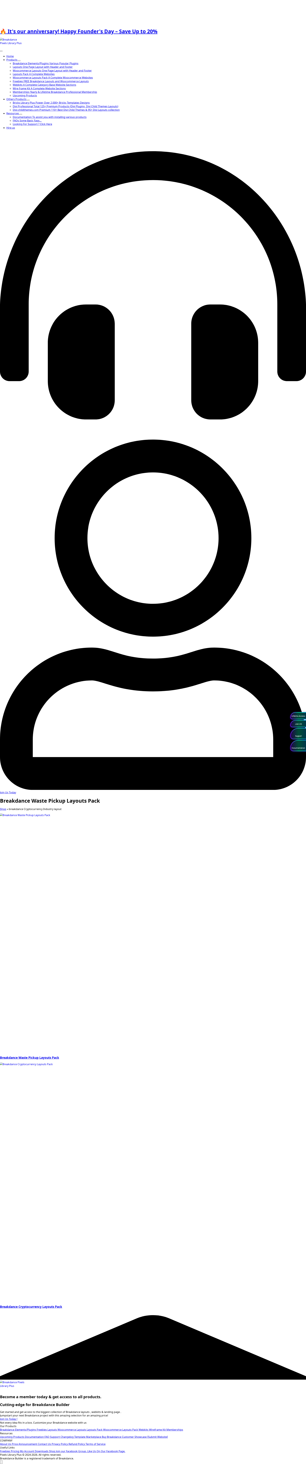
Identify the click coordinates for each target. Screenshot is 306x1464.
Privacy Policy (60, 1444)
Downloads (42, 1451)
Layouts (52, 1429)
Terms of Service (96, 1444)
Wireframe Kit (157, 1429)
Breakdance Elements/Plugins (18, 1429)
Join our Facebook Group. (71, 1451)
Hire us (10, 127)
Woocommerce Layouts (72, 1429)
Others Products (16, 99)
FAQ (47, 1437)
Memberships (174, 1429)
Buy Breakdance (112, 1437)
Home (10, 56)
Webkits (144, 1429)
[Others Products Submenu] (28, 100)
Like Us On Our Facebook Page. (106, 1451)
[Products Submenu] (19, 60)
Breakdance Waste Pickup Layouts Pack (29, 1058)
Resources (13, 113)
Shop (3, 809)
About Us (6, 1444)
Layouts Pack (95, 1429)
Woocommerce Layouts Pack (121, 1429)
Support (55, 1437)
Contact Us (45, 1444)
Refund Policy (77, 1444)
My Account (27, 1451)
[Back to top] (1, 1462)
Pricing (15, 1451)
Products (12, 59)
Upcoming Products (12, 1437)
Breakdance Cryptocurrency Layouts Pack (31, 1307)
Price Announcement (25, 1444)
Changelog (67, 1437)
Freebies (42, 1429)
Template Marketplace (88, 1437)
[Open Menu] (1, 51)
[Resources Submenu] (21, 114)
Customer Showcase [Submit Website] (145, 1437)
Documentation (34, 1437)
